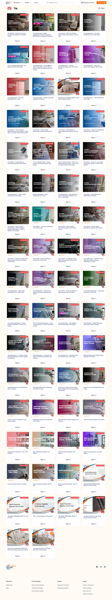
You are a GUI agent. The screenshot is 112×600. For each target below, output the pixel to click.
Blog (7, 588)
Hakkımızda (9, 585)
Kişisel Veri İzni (87, 591)
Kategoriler (17, 2)
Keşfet (36, 2)
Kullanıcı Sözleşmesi (88, 585)
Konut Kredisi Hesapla (38, 591)
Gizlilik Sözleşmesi (88, 594)
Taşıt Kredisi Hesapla (37, 588)
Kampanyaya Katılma (62, 588)
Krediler (27, 2)
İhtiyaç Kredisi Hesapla (38, 585)
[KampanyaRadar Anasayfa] (8, 3)
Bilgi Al (17, 41)
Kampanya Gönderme (63, 585)
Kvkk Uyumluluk (87, 588)
